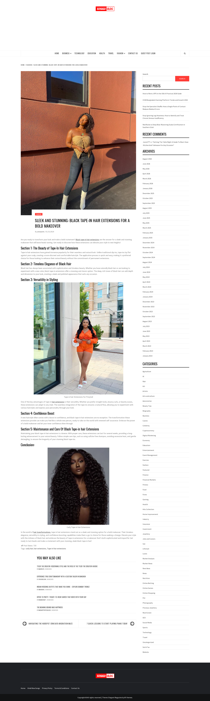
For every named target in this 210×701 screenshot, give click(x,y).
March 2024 (147, 287)
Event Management (150, 455)
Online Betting (148, 583)
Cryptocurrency (148, 430)
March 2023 (147, 346)
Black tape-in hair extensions (87, 239)
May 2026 (146, 169)
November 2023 (148, 306)
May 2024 (146, 277)
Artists (145, 391)
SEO (144, 618)
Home (57, 53)
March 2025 (147, 228)
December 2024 (148, 242)
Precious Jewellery (150, 608)
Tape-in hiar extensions (56, 548)
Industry (146, 519)
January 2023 (147, 356)
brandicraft (42, 600)
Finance (145, 475)
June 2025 (146, 218)
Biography (146, 411)
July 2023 (146, 326)
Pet (144, 598)
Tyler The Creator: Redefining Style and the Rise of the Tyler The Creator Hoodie (67, 566)
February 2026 (148, 183)
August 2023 (147, 321)
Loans (145, 554)
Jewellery (146, 534)
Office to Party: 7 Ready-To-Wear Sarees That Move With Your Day (61, 597)
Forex (145, 494)
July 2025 (146, 213)
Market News (147, 563)
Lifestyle (146, 549)
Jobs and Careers (149, 539)
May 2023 (146, 336)
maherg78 (41, 569)
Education (92, 53)
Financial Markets (149, 480)
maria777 (146, 142)
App (144, 381)
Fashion (120, 53)
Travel (111, 53)
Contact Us (133, 53)
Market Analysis (148, 558)
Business (65, 53)
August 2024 (147, 262)
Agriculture (147, 371)
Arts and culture (149, 396)
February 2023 (148, 351)
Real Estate (147, 613)
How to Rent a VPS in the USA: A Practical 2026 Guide (162, 93)
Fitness (145, 485)
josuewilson (42, 579)
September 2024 (149, 257)
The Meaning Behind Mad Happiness (50, 607)
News (145, 573)
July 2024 (146, 267)
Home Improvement (150, 514)
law (144, 544)
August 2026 (147, 159)
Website (146, 652)
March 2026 (147, 178)
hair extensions (58, 402)
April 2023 (146, 341)
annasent (41, 232)
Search (145, 74)
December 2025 (148, 193)
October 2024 (148, 252)
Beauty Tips (147, 406)
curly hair (29, 548)
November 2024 (148, 247)
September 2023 (149, 316)
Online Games (148, 588)
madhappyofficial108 (44, 610)
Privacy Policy (47, 688)
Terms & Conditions (61, 688)
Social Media (147, 622)
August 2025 (147, 208)
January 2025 (147, 238)
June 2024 (146, 272)
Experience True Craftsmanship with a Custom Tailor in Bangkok (61, 576)
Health (102, 53)
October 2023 (148, 311)
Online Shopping (149, 593)
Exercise (146, 460)
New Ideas (146, 568)
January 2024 (147, 297)
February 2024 (148, 292)
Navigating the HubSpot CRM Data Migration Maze (51, 623)
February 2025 (148, 233)
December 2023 (148, 302)
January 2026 (147, 188)
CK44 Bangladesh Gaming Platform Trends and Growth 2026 (165, 100)
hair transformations (41, 532)
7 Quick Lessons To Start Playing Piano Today (107, 623)
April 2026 (146, 174)
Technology (79, 53)
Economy (146, 440)
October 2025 (148, 198)
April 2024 (146, 282)
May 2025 (146, 223)
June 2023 (146, 331)
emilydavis (41, 589)
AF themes (128, 697)
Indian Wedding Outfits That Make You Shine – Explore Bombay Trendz (63, 586)
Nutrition (146, 578)
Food (144, 490)
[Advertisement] (105, 34)
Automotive (147, 401)
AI (143, 376)
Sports (145, 627)
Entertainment (148, 450)
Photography (148, 603)
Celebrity (146, 426)
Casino (145, 421)
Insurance (146, 524)
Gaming (146, 499)
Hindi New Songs (33, 688)
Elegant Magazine (115, 697)
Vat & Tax (146, 647)
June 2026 (146, 164)
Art (144, 386)
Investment (147, 529)
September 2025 (149, 203)
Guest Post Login (148, 53)
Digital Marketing (149, 435)
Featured (146, 470)
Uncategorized (148, 642)
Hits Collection (148, 509)
